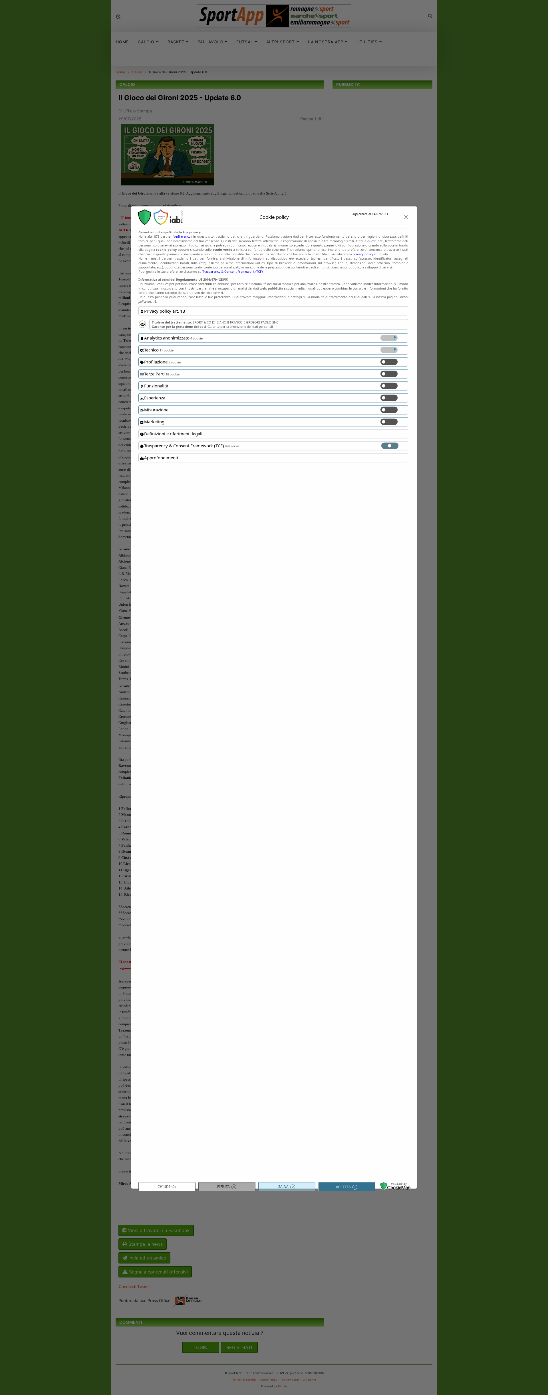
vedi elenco (182, 236)
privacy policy (363, 254)
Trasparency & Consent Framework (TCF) (232, 271)
